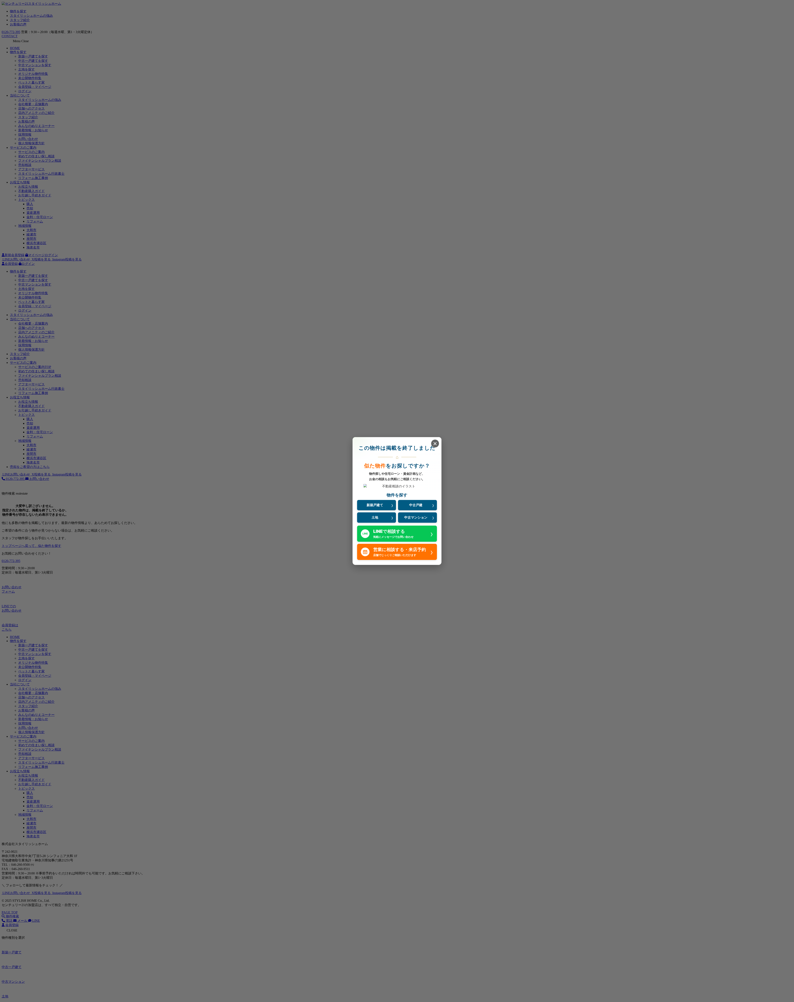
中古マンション (415, 517)
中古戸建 (415, 505)
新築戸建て (375, 505)
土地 (375, 517)
